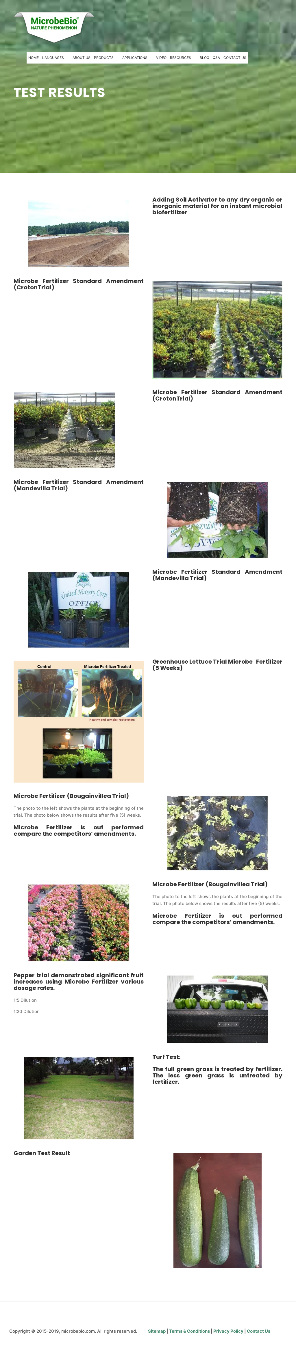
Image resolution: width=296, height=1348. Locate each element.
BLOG (204, 57)
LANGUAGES (53, 57)
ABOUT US (81, 57)
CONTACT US (234, 57)
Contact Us (258, 1331)
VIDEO (161, 57)
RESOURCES (180, 57)
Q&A (216, 57)
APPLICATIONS (134, 57)
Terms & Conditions (189, 1331)
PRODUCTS (104, 57)
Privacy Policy (228, 1331)
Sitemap (157, 1331)
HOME (33, 57)
